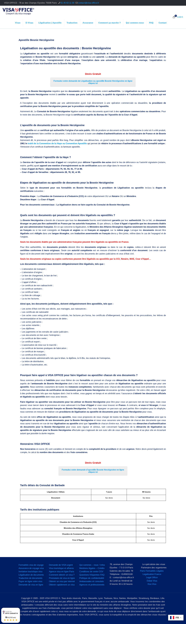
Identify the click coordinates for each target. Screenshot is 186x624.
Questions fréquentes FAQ (91, 575)
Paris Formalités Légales (152, 571)
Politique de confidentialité (91, 578)
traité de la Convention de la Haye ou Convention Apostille (57, 143)
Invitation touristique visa (30, 571)
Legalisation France (152, 574)
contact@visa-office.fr (88, 3)
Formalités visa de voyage (31, 565)
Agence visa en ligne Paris (61, 571)
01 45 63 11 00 (67, 3)
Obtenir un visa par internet (62, 581)
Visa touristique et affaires (61, 568)
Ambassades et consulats (91, 581)
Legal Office (152, 577)
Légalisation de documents (31, 575)
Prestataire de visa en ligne (62, 578)
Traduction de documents (30, 578)
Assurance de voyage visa (31, 568)
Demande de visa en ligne (31, 584)
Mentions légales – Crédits (92, 568)
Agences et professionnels (91, 584)
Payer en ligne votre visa (30, 581)
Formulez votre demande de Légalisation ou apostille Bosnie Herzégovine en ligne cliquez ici (93, 82)
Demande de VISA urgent (61, 565)
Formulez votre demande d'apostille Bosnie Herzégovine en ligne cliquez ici (93, 471)
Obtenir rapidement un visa (62, 584)
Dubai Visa (152, 581)
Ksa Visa (152, 584)
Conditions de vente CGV (91, 571)
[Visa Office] (18, 11)
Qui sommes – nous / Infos (92, 565)
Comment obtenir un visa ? (61, 575)
